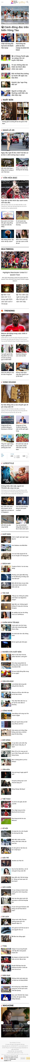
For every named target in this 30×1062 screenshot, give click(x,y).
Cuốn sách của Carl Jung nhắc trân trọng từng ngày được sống (19, 627)
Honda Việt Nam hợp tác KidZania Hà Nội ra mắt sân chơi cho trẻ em (19, 967)
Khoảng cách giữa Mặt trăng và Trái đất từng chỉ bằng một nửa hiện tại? (20, 576)
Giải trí (5, 858)
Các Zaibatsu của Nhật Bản (19, 545)
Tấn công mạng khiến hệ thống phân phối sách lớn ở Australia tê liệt (20, 665)
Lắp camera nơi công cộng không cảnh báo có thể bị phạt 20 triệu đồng (19, 732)
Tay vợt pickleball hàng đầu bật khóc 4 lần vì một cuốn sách (22, 527)
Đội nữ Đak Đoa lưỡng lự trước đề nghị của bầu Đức (20, 76)
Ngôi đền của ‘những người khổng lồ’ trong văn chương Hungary (20, 606)
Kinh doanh (9, 382)
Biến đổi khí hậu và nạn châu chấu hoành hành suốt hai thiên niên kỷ (20, 585)
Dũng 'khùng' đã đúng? (18, 789)
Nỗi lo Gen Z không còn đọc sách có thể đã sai (22, 241)
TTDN (4, 946)
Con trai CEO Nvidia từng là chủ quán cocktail (22, 508)
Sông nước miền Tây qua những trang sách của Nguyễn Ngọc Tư (19, 921)
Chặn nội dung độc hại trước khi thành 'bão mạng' (7, 46)
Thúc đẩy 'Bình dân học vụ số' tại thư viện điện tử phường (19, 702)
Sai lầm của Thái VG (17, 860)
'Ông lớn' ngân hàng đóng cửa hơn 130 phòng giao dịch (7, 445)
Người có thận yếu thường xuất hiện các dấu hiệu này (20, 93)
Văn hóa (6, 769)
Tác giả (5, 593)
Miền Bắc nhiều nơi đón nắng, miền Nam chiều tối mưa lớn (19, 841)
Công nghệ (7, 711)
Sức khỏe (6, 887)
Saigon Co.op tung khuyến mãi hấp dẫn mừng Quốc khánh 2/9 (19, 950)
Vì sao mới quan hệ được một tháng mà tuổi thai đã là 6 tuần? (20, 908)
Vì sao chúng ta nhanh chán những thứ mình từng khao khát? (20, 892)
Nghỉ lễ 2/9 (8, 130)
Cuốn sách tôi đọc (10, 622)
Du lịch (5, 917)
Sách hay (6, 564)
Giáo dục (6, 975)
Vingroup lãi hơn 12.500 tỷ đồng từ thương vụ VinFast (6, 427)
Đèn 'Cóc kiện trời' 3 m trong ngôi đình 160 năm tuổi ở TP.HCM (6, 299)
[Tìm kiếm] (27, 2)
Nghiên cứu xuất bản (11, 652)
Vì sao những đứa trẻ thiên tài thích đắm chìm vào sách (20, 67)
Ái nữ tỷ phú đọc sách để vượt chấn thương (21, 223)
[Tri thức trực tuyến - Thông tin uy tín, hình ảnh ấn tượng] (18, 2)
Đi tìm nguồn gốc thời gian (19, 642)
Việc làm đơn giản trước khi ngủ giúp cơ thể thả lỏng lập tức (20, 900)
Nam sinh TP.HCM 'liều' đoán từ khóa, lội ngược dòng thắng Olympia (20, 997)
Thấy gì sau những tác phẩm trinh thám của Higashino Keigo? (20, 597)
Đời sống (6, 740)
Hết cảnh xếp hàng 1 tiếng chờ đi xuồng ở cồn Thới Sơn (7, 170)
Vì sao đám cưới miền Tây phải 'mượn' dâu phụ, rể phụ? (19, 744)
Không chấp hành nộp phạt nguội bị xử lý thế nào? (22, 374)
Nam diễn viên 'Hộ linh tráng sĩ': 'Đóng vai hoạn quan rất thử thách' (20, 879)
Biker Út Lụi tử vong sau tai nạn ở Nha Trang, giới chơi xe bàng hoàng (20, 753)
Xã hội (5, 828)
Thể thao (6, 799)
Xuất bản (8, 100)
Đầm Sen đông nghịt (19, 936)
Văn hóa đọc (10, 178)
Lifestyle (8, 463)
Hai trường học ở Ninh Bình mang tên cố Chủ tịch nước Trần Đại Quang (20, 988)
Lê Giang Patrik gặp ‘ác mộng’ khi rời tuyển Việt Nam (20, 58)
